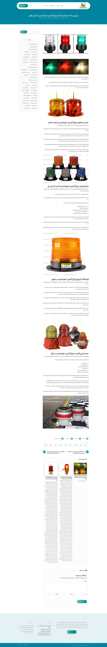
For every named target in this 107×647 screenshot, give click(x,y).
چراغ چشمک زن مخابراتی (66, 497)
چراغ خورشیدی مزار (67, 507)
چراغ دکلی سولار (65, 516)
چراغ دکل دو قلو (61, 513)
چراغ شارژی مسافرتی (67, 527)
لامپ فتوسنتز (64, 557)
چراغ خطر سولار (66, 499)
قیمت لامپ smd (27, 51)
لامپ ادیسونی (67, 541)
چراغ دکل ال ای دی (66, 511)
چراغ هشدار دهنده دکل (63, 535)
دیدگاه (85, 581)
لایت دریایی (67, 560)
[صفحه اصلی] (67, 18)
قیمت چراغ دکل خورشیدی (33, 62)
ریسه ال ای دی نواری (65, 536)
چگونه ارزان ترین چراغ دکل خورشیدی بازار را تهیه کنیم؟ (45, 630)
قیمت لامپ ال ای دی (34, 54)
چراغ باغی (70, 491)
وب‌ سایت (57, 594)
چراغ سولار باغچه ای (34, 105)
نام (86, 594)
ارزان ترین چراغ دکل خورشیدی (33, 44)
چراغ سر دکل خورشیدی (64, 521)
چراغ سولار (79, 480)
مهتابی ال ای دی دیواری (34, 87)
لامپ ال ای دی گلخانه (64, 552)
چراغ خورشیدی (67, 438)
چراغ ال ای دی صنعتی (66, 489)
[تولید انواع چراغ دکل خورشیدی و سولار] (83, 5)
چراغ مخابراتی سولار (69, 532)
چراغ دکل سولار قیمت (34, 97)
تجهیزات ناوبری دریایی (67, 488)
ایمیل (72, 594)
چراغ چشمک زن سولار (26, 108)
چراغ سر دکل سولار (69, 523)
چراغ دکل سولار (70, 515)
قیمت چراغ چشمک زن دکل (33, 82)
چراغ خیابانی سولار (66, 508)
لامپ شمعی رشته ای (34, 85)
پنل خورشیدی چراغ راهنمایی (65, 485)
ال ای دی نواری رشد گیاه (67, 481)
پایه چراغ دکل (67, 483)
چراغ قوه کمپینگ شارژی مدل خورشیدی (67, 529)
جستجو (23, 31)
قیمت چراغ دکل (25, 59)
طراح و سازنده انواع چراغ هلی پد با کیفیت (44, 626)
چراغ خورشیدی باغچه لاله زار (25, 90)
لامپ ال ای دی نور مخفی (65, 555)
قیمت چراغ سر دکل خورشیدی (26, 72)
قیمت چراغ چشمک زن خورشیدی (32, 80)
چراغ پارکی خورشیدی (69, 492)
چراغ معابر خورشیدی (64, 532)
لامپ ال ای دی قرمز (69, 552)
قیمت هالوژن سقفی (34, 57)
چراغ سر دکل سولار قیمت (25, 103)
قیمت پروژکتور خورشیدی (26, 57)
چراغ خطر (61, 497)
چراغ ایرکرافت (61, 489)
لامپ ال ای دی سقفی (25, 82)
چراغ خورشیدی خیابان (65, 501)
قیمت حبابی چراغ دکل (34, 51)
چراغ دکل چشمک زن (68, 512)
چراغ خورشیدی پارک (63, 500)
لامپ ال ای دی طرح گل (64, 551)
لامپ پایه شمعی (27, 85)
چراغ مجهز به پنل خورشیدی (63, 531)
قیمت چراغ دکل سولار (25, 62)
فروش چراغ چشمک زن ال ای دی (32, 49)
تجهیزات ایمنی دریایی (69, 487)
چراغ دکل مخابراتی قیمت (33, 100)
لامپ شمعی (68, 557)
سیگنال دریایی (66, 537)
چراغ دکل (63, 509)
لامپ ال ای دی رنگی (62, 545)
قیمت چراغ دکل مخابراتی (33, 64)
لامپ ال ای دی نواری (64, 553)
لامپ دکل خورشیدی (64, 556)
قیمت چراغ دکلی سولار (25, 69)
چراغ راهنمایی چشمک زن (66, 519)
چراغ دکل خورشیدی (66, 513)
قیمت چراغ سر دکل (34, 72)
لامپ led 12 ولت (67, 540)
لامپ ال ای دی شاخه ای (66, 548)
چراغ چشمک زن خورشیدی (68, 493)
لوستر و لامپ (63, 560)
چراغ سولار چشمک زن (67, 524)
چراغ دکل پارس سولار (25, 100)
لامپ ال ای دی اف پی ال (67, 544)
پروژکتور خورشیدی (68, 484)
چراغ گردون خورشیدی (57, 438)
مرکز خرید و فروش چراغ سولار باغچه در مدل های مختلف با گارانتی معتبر (44, 634)
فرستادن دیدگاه (82, 601)
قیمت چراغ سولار (26, 74)
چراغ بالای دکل (67, 491)
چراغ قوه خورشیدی (63, 528)
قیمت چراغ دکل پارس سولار (33, 69)
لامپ (60, 539)
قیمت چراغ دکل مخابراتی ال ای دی (32, 67)
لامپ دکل (68, 556)
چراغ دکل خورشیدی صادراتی (27, 95)
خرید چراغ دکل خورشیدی (33, 46)
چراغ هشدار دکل (68, 535)
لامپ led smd (63, 540)
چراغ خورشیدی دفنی (64, 503)
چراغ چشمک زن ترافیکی (63, 492)
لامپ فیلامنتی (67, 559)
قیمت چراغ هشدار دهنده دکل (33, 77)
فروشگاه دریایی (70, 539)
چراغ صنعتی (67, 528)
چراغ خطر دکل (70, 499)
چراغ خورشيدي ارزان (26, 87)
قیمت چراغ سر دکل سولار (33, 74)
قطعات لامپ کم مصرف (65, 539)
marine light (65, 480)
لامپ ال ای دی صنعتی (66, 549)
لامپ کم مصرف (63, 559)
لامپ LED (71, 540)
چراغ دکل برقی (35, 95)
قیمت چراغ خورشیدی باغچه (33, 59)
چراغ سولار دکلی (66, 525)
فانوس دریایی (61, 537)
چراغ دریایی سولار (67, 509)
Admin (84, 438)
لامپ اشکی (63, 541)
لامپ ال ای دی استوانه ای (67, 543)
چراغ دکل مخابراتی (65, 515)
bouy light (61, 480)
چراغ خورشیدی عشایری (67, 505)
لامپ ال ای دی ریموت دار (69, 547)
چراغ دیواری (65, 517)
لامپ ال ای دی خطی (67, 545)
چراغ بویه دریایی (62, 491)
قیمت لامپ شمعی (27, 54)
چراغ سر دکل (68, 521)
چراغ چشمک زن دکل (65, 495)
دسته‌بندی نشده (70, 536)
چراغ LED (62, 488)
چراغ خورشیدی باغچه (69, 500)
